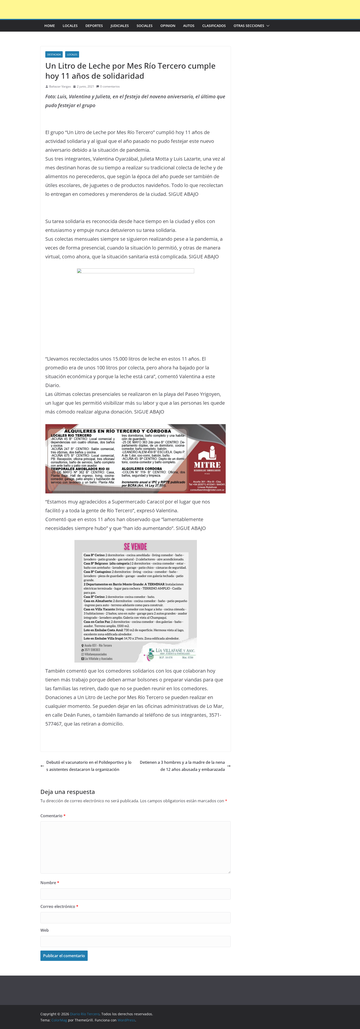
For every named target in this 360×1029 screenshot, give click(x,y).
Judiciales (120, 25)
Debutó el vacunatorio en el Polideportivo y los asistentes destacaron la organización (89, 766)
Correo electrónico (59, 906)
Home (49, 25)
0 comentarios (110, 86)
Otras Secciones (249, 25)
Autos (188, 25)
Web (44, 930)
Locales (70, 25)
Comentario (53, 815)
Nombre (49, 882)
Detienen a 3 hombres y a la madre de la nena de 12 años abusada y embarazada (182, 766)
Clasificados (214, 25)
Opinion (167, 25)
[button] (267, 25)
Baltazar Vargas (60, 86)
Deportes (94, 25)
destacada (54, 54)
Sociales (145, 25)
